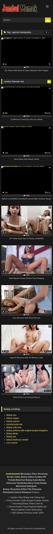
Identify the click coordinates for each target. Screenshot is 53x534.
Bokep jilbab (12, 433)
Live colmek (11, 443)
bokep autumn (12, 421)
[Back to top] (45, 526)
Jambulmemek (13, 474)
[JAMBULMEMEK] (21, 8)
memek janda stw (14, 424)
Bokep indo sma (13, 427)
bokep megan (12, 418)
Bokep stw (11, 437)
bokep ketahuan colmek (17, 440)
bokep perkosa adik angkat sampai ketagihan (27, 430)
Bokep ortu (11, 415)
